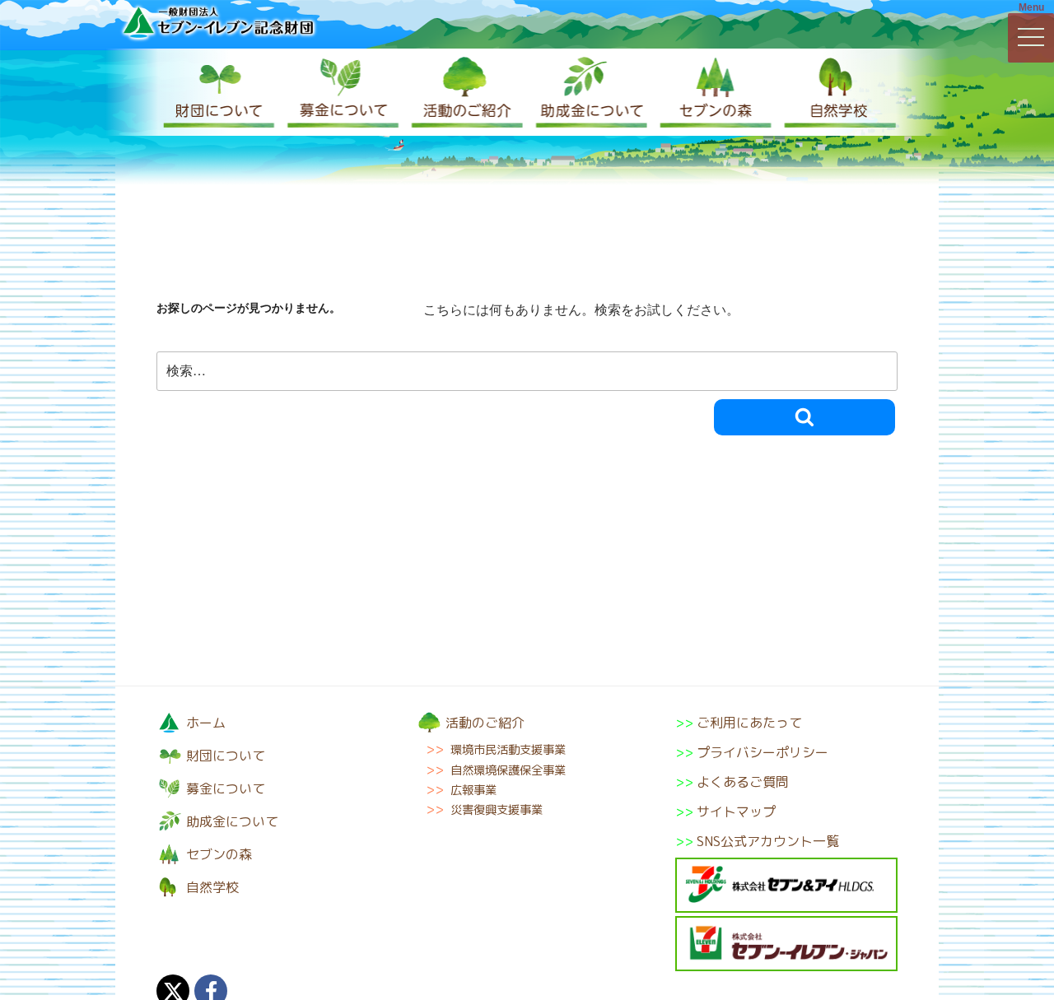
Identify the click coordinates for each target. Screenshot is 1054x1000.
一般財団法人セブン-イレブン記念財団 (218, 21)
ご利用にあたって (749, 723)
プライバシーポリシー (762, 752)
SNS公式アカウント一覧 (768, 841)
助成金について (589, 92)
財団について (218, 92)
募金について (341, 92)
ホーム (206, 723)
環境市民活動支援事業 (508, 750)
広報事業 (473, 790)
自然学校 (836, 92)
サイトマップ (736, 811)
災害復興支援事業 (496, 810)
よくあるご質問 (743, 782)
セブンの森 (712, 92)
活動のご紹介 (465, 92)
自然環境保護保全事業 (508, 770)
